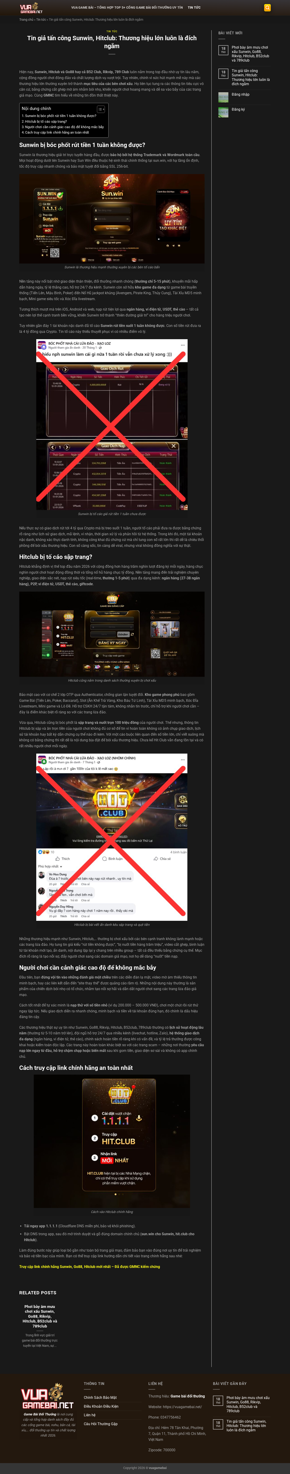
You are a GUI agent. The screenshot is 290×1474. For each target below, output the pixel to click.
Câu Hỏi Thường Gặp (101, 1424)
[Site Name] (42, 7)
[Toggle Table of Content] (99, 109)
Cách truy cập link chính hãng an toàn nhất (57, 132)
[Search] (267, 8)
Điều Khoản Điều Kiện (101, 1406)
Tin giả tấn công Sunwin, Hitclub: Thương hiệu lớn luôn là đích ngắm (251, 77)
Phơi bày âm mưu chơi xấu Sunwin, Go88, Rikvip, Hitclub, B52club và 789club (40, 1316)
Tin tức (194, 8)
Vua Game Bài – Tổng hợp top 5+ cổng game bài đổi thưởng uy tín (127, 8)
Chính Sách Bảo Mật (100, 1397)
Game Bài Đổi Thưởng (40, 1414)
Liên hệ (89, 1415)
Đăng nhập (240, 94)
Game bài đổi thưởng (188, 1396)
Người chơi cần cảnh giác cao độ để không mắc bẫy (64, 127)
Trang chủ (26, 19)
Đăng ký (238, 109)
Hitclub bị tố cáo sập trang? (46, 122)
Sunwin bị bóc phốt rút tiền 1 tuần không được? (60, 116)
